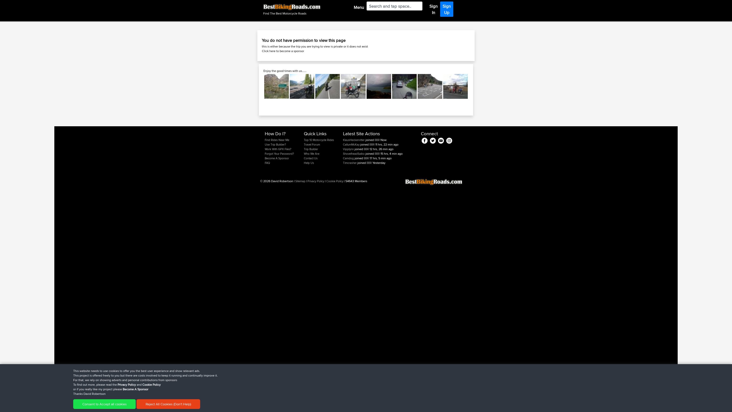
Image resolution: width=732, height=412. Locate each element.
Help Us (309, 163)
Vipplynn (349, 149)
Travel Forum (312, 144)
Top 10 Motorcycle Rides (319, 140)
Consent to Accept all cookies (104, 404)
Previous (258, 86)
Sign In (433, 9)
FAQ (267, 163)
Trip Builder (311, 149)
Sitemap (300, 181)
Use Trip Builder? (275, 144)
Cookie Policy (334, 181)
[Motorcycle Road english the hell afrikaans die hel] (276, 86)
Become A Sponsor (277, 158)
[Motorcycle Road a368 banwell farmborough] (455, 86)
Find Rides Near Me (277, 140)
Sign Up (447, 9)
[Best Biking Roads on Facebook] (424, 140)
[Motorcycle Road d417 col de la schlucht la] (430, 86)
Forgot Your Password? (279, 154)
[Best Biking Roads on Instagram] (449, 140)
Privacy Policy (315, 181)
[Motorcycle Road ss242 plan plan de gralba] (404, 86)
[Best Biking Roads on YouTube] (441, 140)
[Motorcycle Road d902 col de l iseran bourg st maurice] (353, 86)
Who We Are (311, 154)
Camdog (349, 158)
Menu (359, 7)
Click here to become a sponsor (283, 51)
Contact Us (311, 158)
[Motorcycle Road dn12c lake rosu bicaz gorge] (302, 86)
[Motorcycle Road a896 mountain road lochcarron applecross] (379, 86)
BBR (377, 140)
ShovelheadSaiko (354, 154)
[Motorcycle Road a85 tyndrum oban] (327, 86)
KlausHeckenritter (354, 140)
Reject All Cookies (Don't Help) (168, 404)
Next (473, 86)
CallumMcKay (351, 144)
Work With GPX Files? (278, 149)
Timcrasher (350, 163)
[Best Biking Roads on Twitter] (433, 140)
